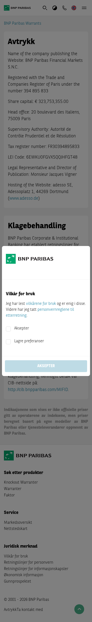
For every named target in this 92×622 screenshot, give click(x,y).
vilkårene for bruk (41, 304)
